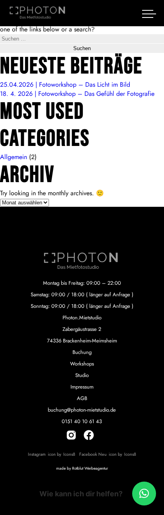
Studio (82, 375)
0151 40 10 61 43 (82, 421)
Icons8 (69, 454)
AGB (82, 398)
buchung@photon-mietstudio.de (82, 410)
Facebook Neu (93, 454)
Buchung (82, 352)
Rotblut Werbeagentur (90, 468)
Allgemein (13, 156)
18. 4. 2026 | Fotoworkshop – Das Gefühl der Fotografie (77, 93)
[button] (144, 493)
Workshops (82, 363)
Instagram (37, 454)
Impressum (82, 387)
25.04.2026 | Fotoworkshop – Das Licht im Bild (65, 84)
